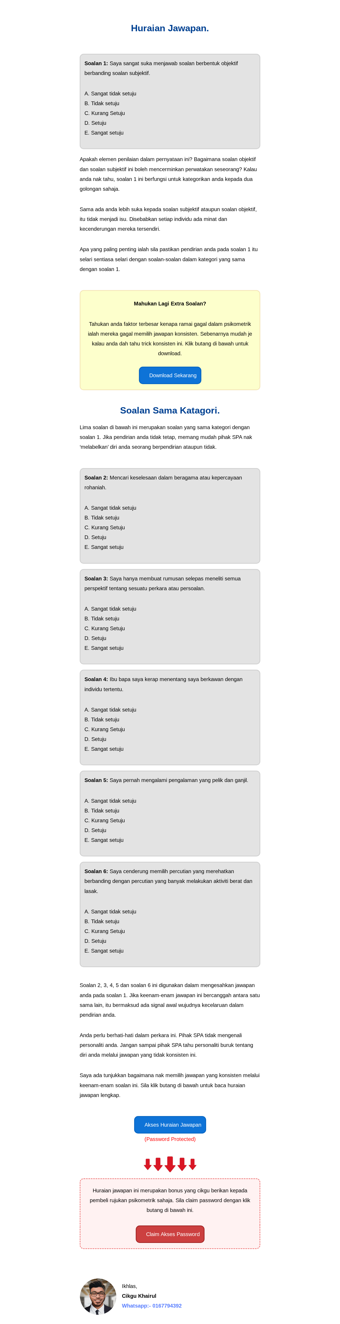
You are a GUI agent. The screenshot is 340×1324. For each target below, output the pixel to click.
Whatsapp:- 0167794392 (152, 1306)
